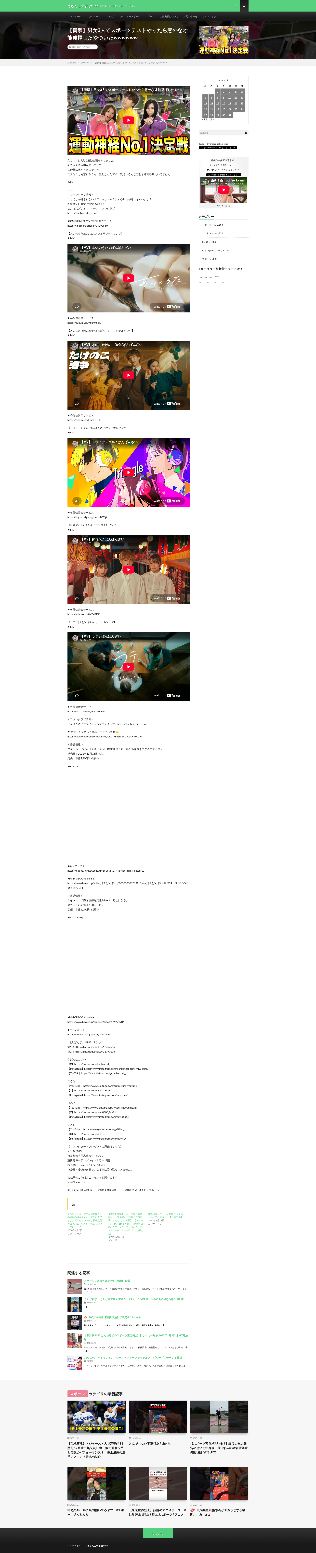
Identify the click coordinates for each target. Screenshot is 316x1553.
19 (242, 103)
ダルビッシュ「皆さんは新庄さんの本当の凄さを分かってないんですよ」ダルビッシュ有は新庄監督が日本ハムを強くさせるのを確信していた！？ (84, 1220)
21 (211, 109)
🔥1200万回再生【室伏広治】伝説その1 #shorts (113, 1317)
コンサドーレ (74, 16)
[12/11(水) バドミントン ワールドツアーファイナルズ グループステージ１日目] (74, 1363)
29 (217, 115)
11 (236, 97)
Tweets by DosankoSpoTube (213, 144)
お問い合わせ (190, 16)
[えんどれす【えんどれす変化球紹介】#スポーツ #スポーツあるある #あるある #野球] (74, 1304)
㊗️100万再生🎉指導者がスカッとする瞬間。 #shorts (218, 1512)
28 (211, 115)
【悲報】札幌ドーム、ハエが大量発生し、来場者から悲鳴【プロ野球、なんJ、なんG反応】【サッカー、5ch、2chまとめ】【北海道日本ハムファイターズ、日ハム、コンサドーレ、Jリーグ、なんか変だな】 (125, 1223)
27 (205, 115)
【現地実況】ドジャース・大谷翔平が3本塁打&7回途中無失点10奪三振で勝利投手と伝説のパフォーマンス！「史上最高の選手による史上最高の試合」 (96, 1450)
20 (205, 109)
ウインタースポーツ (130, 16)
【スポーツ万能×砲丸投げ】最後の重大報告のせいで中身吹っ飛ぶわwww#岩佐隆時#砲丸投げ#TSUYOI (219, 1448)
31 (229, 115)
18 (236, 103)
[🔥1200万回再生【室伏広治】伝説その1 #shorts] (74, 1322)
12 (242, 97)
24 (229, 109)
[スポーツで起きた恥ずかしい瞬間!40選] (74, 1286)
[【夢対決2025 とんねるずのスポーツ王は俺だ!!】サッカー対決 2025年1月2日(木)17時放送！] (74, 1340)
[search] (246, 133)
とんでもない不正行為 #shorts (150, 1443)
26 (242, 109)
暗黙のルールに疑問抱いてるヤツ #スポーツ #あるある (95, 1512)
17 (229, 103)
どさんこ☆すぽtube (97, 1545)
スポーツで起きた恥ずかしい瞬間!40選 (107, 1280)
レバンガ (110, 16)
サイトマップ (209, 16)
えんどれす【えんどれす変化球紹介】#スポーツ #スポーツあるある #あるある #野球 (134, 1299)
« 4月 (204, 119)
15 (217, 103)
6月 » (211, 119)
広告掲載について (169, 16)
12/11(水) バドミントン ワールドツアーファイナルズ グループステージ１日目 (133, 1357)
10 (229, 97)
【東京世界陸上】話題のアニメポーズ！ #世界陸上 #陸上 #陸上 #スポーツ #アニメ (157, 1512)
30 (223, 115)
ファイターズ (93, 16)
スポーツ (150, 16)
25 (236, 109)
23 (223, 109)
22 (217, 109)
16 (223, 103)
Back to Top (158, 1534)
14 (211, 103)
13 (205, 103)
